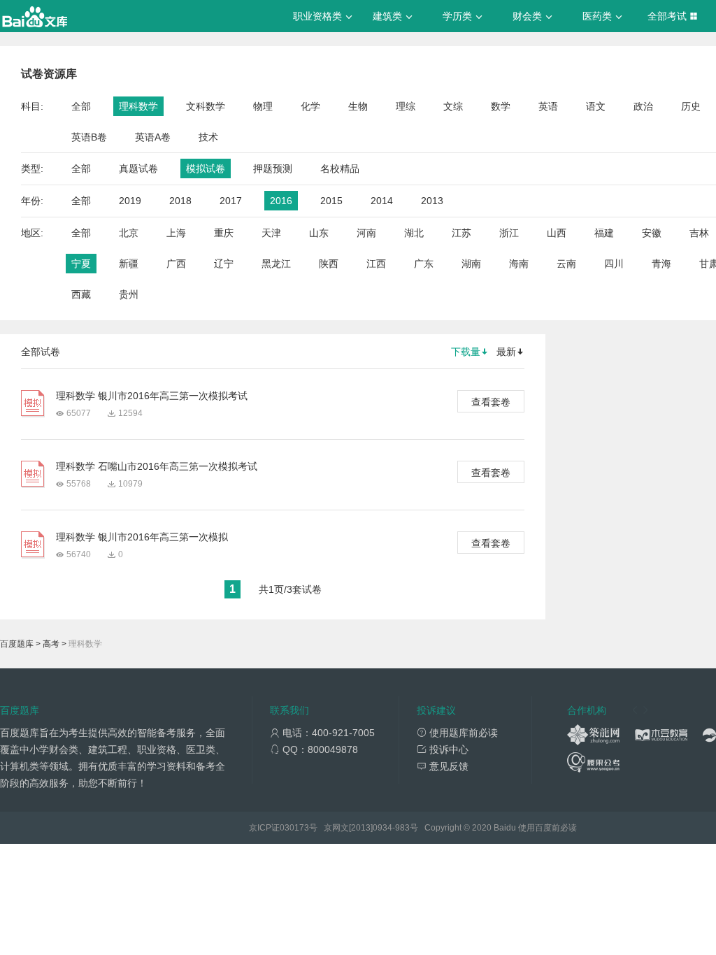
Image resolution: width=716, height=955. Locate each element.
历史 (691, 106)
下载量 (465, 351)
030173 (294, 828)
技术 (208, 137)
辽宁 (224, 263)
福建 (604, 232)
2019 (130, 200)
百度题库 (17, 644)
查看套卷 (490, 402)
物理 (263, 106)
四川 (614, 263)
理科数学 (138, 106)
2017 (231, 200)
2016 (281, 200)
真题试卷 (138, 168)
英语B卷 (89, 137)
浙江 (509, 232)
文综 (453, 106)
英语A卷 (153, 137)
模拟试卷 (205, 168)
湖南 (471, 263)
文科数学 (205, 106)
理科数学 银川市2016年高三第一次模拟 (142, 537)
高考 (51, 644)
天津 (271, 232)
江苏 (461, 232)
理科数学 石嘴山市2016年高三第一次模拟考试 (156, 466)
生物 (358, 106)
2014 (382, 200)
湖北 (414, 232)
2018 (180, 200)
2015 (331, 200)
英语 (548, 106)
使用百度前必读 (547, 828)
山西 (556, 232)
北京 (128, 232)
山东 (319, 232)
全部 (81, 106)
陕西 (328, 263)
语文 (596, 106)
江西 (376, 263)
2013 (432, 200)
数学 (500, 106)
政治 (643, 106)
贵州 (128, 294)
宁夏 (81, 263)
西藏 (81, 294)
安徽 (651, 232)
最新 (506, 351)
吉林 (699, 232)
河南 (366, 232)
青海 (661, 263)
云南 (566, 263)
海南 (519, 263)
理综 (405, 106)
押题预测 (272, 168)
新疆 (128, 263)
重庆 (224, 232)
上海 (176, 232)
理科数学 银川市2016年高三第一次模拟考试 (152, 395)
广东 (424, 263)
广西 (176, 263)
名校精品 (339, 168)
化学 (310, 106)
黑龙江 (276, 263)
